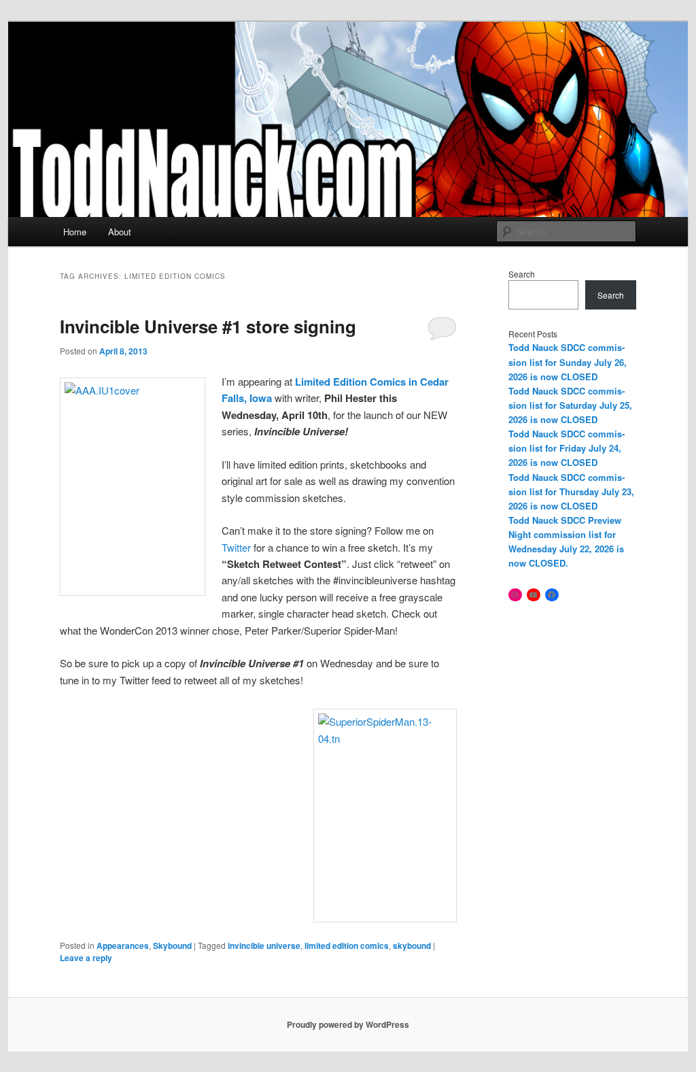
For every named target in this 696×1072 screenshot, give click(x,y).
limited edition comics (346, 945)
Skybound (172, 945)
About (119, 231)
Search (521, 274)
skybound (412, 945)
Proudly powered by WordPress (348, 1024)
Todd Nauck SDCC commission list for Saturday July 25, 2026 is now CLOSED (570, 405)
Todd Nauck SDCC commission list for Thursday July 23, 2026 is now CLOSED (571, 491)
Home (74, 231)
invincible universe (264, 945)
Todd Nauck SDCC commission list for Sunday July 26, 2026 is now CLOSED (567, 361)
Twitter (238, 547)
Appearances (123, 945)
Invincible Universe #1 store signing (208, 326)
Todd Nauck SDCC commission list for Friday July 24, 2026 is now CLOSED (566, 448)
